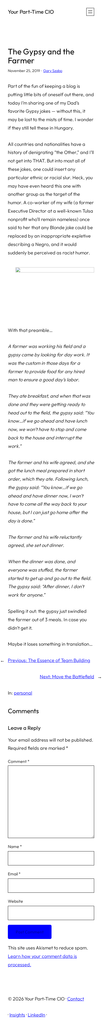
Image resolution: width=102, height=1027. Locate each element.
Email (14, 873)
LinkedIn (36, 1015)
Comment (19, 761)
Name (15, 846)
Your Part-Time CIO (31, 11)
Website (15, 901)
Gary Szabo (52, 70)
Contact (75, 999)
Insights (17, 1015)
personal (23, 693)
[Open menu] (90, 12)
